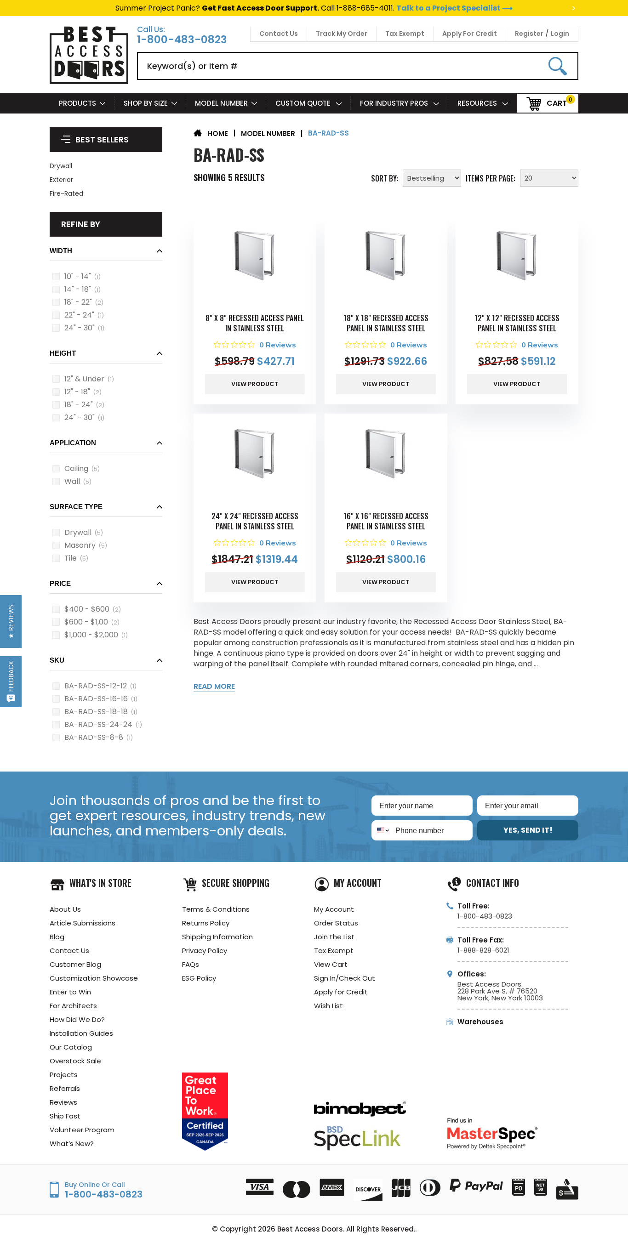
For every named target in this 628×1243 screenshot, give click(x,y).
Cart (557, 102)
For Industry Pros (395, 103)
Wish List (328, 1005)
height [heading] (63, 353)
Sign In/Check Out (344, 978)
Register (529, 33)
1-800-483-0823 (182, 39)
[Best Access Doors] (89, 82)
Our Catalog (71, 1047)
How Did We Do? (77, 1019)
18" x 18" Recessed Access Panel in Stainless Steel (385, 323)
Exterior (61, 179)
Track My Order (341, 33)
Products (77, 103)
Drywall (61, 165)
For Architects (73, 1005)
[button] (106, 253)
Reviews (63, 1102)
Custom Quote (303, 103)
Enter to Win (70, 992)
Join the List (334, 937)
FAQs (190, 964)
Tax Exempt (404, 33)
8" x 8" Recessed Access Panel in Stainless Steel (255, 323)
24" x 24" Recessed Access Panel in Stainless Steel (254, 521)
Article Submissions (82, 923)
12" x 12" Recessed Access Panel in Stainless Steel (516, 323)
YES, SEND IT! (528, 830)
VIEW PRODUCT (255, 384)
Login (560, 33)
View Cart (331, 964)
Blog (57, 937)
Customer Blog (75, 964)
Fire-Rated (66, 193)
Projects (64, 1074)
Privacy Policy (204, 950)
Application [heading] (73, 443)
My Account (334, 909)
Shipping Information (217, 937)
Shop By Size (146, 103)
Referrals (65, 1088)
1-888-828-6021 (483, 950)
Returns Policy (205, 923)
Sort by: (384, 177)
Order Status (336, 923)
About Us (65, 909)
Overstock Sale (75, 1061)
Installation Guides (81, 1033)
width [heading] (61, 251)
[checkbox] (56, 276)
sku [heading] (57, 660)
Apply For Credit (469, 33)
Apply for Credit (341, 992)
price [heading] (60, 583)
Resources (478, 103)
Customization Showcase (94, 978)
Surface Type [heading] (76, 507)
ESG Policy (199, 978)
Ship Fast (65, 1116)
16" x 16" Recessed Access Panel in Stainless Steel (385, 521)
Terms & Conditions (216, 909)
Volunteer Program (82, 1130)
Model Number (221, 103)
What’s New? (72, 1143)
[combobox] (381, 830)
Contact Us (278, 33)
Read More (214, 686)
